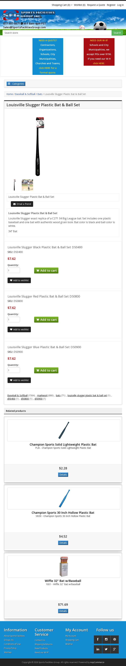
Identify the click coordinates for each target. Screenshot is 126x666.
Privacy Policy (10, 648)
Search (117, 32)
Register (111, 4)
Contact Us (40, 640)
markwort (42, 395)
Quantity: (13, 265)
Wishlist (69, 644)
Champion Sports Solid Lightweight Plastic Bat (63, 444)
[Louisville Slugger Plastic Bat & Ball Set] (15, 184)
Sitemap (7, 652)
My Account (70, 635)
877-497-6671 (12, 23)
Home (9, 94)
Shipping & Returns (43, 644)
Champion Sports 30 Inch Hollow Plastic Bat (63, 513)
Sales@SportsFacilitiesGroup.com (24, 27)
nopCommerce (97, 662)
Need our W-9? (42, 652)
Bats (39, 94)
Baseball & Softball (25, 94)
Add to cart (48, 270)
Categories (18, 83)
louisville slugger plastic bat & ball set (87, 395)
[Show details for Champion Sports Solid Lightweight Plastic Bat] (63, 430)
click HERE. (99, 63)
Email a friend (23, 203)
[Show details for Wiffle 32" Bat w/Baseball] (63, 566)
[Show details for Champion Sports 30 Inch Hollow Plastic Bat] (63, 498)
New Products (41, 648)
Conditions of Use (12, 644)
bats (58, 395)
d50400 (11, 398)
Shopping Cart (72, 640)
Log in (120, 4)
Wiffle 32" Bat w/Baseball (63, 581)
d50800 (25, 398)
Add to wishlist (21, 280)
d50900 (38, 398)
